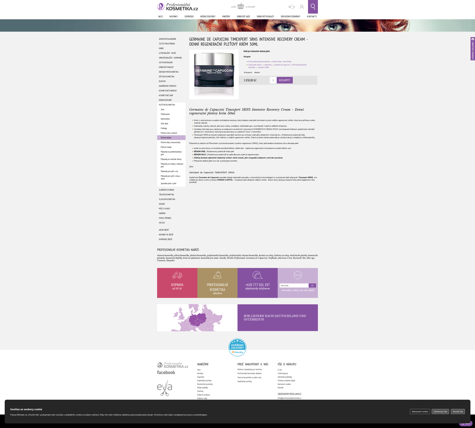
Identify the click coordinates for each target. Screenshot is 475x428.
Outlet (162, 222)
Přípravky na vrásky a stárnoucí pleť (172, 165)
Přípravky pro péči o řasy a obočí (170, 177)
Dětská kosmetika (166, 76)
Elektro (162, 81)
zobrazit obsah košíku (243, 7)
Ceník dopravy (283, 373)
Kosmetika (268, 65)
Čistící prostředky (167, 43)
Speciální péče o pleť (168, 183)
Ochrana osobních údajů (286, 380)
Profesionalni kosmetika (237, 347)
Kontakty (312, 16)
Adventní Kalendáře (167, 39)
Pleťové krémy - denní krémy (282, 61)
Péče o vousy (164, 208)
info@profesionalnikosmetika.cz (289, 398)
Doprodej (189, 16)
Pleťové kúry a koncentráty (170, 142)
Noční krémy (165, 118)
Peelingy (164, 128)
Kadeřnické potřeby (204, 380)
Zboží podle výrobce (255, 65)
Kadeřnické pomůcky (167, 86)
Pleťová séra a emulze (169, 133)
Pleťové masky (166, 147)
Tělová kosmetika (166, 194)
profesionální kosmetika (172, 365)
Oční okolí (164, 123)
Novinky (174, 16)
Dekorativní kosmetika (168, 71)
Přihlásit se (301, 7)
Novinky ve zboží (166, 234)
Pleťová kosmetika (167, 104)
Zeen (162, 109)
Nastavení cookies (284, 384)
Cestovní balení (165, 62)
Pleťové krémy (166, 137)
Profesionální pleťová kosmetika (259, 61)
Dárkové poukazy (265, 16)
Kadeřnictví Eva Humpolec (164, 388)
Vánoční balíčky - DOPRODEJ (170, 57)
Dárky (161, 48)
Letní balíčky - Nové (167, 53)
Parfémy (226, 16)
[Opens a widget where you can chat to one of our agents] (466, 424)
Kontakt (281, 387)
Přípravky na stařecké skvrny (171, 159)
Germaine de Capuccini (282, 65)
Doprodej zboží (165, 239)
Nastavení (420, 411)
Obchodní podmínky (290, 16)
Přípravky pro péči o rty (169, 171)
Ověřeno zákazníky (473, 48)
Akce (160, 16)
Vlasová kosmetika (167, 199)
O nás (280, 369)
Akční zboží (164, 230)
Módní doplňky (207, 16)
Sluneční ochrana (166, 189)
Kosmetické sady (166, 95)
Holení (162, 204)
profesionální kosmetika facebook (166, 372)
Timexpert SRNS (263, 67)
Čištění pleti (165, 114)
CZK (292, 7)
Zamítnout (440, 411)
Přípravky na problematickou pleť (171, 153)
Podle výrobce (165, 218)
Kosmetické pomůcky (168, 90)
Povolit (458, 411)
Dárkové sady (243, 16)
